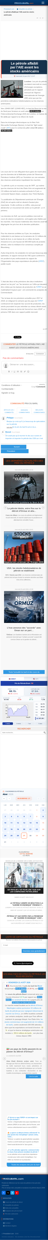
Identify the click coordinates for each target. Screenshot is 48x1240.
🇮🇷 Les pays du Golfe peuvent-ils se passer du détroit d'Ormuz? (23, 1050)
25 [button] (11, 836)
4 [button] (11, 816)
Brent (40, 986)
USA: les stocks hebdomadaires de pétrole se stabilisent (24, 569)
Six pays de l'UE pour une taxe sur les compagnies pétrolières (23, 891)
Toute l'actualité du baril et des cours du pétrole (24, 672)
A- (42, 18)
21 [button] (30, 829)
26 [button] (18, 836)
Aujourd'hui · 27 (23, 798)
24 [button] (5, 836)
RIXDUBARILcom (13, 1179)
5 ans (40, 723)
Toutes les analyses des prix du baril (26, 1165)
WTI (8, 128)
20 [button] (24, 829)
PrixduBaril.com (8, 1233)
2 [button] (43, 810)
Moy (37, 718)
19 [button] (18, 829)
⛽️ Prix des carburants (10, 1214)
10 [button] (5, 823)
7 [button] (30, 816)
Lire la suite (33, 1076)
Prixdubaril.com (9, 9)
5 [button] (17, 816)
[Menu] (43, 2)
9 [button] (43, 816)
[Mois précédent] (9, 798)
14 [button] (30, 823)
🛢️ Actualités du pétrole (24, 9)
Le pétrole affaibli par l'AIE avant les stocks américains (24, 67)
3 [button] (5, 816)
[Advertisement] (24, 41)
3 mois (18, 723)
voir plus (9, 427)
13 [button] (24, 823)
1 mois (8, 723)
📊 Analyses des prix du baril (12, 1211)
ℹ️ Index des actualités (10, 1208)
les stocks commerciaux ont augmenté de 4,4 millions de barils (24, 1022)
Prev (5, 507)
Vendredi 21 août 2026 (19, 982)
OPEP (41, 261)
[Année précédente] (4, 798)
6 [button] (24, 816)
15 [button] (37, 823)
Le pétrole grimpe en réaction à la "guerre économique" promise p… (26, 904)
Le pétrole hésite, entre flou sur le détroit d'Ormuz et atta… (24, 509)
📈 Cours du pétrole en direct (13, 1202)
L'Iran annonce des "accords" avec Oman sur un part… (24, 629)
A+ (37, 18)
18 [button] (11, 829)
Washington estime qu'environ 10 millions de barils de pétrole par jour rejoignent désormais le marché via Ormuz (24, 1011)
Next (43, 507)
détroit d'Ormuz (36, 1005)
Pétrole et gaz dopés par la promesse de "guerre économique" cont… (25, 917)
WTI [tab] (35, 679)
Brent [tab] (12, 679)
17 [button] (5, 829)
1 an (29, 723)
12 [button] (18, 823)
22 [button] (37, 829)
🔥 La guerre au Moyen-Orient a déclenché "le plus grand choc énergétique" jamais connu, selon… (24, 1135)
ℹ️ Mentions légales (10, 1226)
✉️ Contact (6, 1223)
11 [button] (11, 823)
